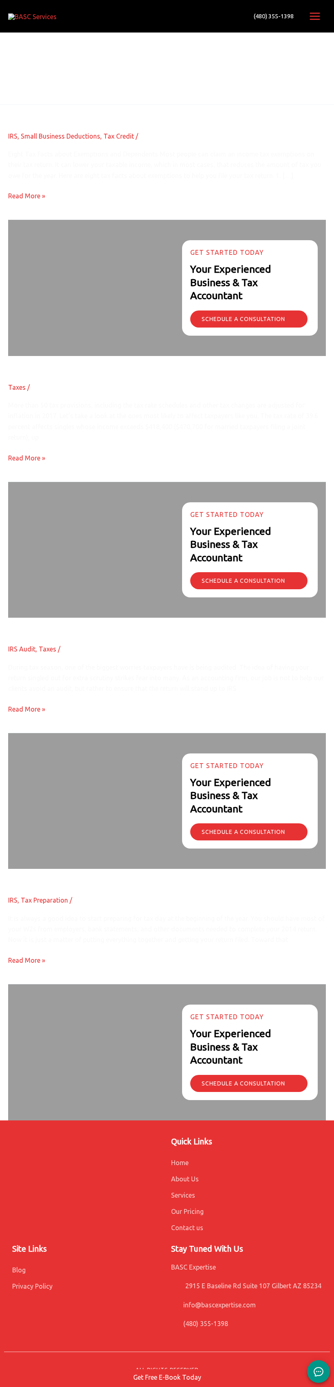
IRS (13, 136)
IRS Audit (21, 649)
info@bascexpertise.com (219, 1305)
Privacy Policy (32, 1286)
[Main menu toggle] (315, 16)
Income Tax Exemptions (64, 111)
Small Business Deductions (60, 136)
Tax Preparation (44, 900)
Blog (19, 1270)
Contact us (187, 1227)
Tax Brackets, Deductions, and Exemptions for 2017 (130, 363)
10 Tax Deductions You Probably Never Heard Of (124, 875)
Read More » (26, 195)
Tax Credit (118, 136)
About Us (185, 1179)
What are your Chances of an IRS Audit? (101, 624)
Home (180, 1162)
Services (183, 1195)
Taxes (17, 387)
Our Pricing (187, 1211)
